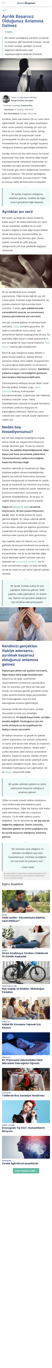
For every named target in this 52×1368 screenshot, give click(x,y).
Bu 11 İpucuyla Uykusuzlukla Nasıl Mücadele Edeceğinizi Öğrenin (22, 1061)
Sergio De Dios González (22, 100)
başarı (8, 772)
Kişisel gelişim (8, 1125)
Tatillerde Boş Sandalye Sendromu (23, 1095)
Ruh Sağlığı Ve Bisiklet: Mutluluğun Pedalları (23, 990)
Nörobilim (6, 1161)
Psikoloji (6, 1022)
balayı (16, 326)
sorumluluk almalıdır (26, 561)
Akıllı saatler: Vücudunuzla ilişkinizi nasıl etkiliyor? (23, 919)
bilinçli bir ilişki (20, 507)
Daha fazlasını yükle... (26, 1171)
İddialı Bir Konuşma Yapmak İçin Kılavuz (21, 1026)
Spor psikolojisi (9, 986)
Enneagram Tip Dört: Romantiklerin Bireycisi (23, 1129)
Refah (4, 10)
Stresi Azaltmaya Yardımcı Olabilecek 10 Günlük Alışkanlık (25, 955)
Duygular (6, 1093)
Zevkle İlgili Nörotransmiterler (20, 1163)
